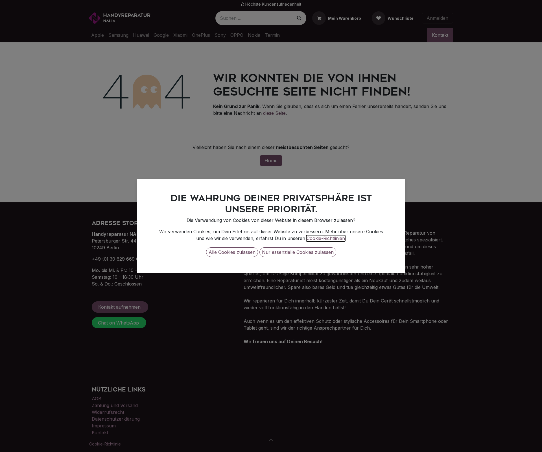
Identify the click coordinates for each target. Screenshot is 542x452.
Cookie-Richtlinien (326, 238)
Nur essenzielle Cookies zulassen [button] (298, 252)
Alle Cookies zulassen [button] (232, 252)
